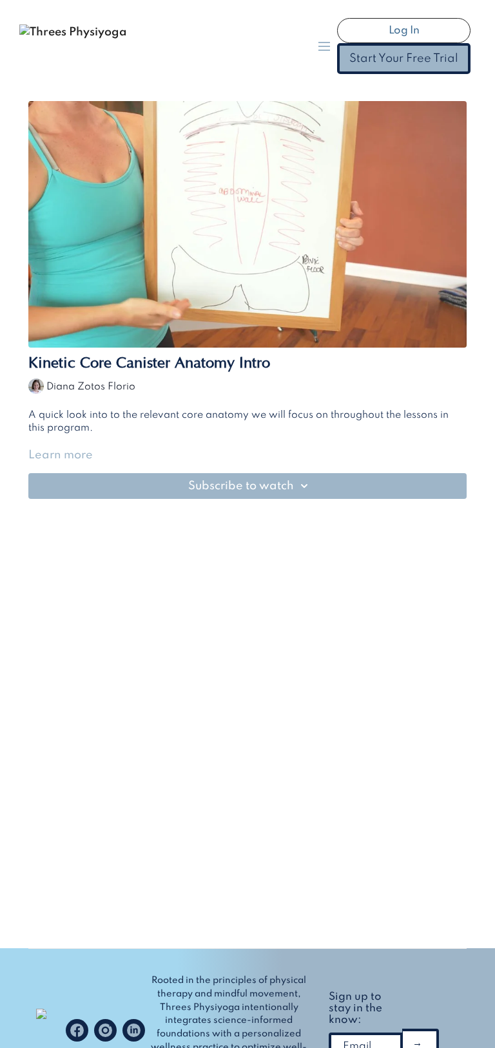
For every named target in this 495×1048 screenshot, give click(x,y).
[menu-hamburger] (324, 46)
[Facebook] (77, 1030)
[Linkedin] (133, 1030)
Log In (404, 30)
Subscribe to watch (241, 486)
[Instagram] (105, 1030)
